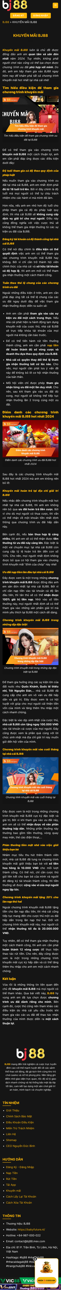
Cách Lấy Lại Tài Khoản (21, 1196)
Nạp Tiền (12, 1173)
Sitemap (11, 1140)
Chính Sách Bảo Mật (19, 1116)
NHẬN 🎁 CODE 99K (46, 1280)
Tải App (11, 1184)
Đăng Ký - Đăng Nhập (20, 1167)
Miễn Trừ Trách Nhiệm (20, 1128)
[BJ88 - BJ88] (19, 5)
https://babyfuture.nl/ (31, 1229)
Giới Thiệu (12, 1110)
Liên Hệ (11, 1134)
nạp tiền (52, 345)
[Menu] (55, 5)
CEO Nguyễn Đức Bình (20, 1146)
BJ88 (6, 22)
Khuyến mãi (13, 1190)
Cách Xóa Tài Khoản (19, 1202)
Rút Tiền (11, 1179)
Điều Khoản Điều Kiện (20, 1122)
